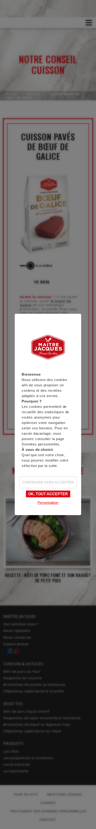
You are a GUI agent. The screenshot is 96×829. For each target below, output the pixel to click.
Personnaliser (48, 503)
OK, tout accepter (48, 494)
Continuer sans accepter (48, 482)
